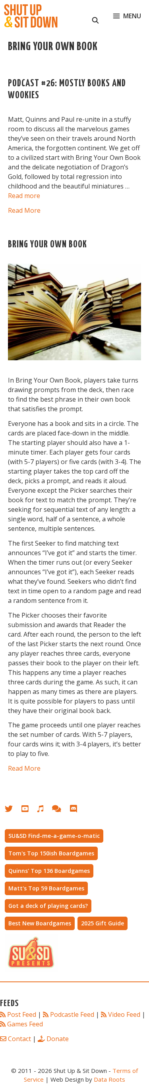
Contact (19, 1038)
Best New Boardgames (39, 923)
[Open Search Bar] (95, 16)
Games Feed (25, 1024)
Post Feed (21, 1014)
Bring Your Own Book (47, 244)
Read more (24, 195)
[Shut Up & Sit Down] (31, 16)
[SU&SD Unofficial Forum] (60, 810)
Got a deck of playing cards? (48, 905)
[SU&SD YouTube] (29, 810)
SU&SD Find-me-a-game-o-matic (54, 835)
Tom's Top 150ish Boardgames (51, 853)
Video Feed (124, 1014)
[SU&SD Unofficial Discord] (77, 810)
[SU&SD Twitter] (13, 810)
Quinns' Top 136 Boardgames (49, 870)
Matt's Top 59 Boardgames (46, 888)
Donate (57, 1038)
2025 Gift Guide (102, 923)
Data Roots (109, 1079)
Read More (24, 210)
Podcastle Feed (72, 1014)
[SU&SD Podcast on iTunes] (44, 810)
